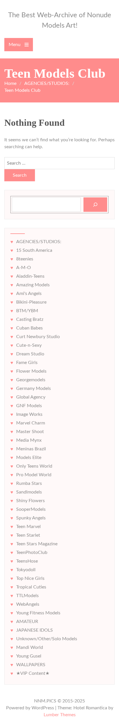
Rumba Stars (29, 483)
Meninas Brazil (31, 449)
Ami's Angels (29, 293)
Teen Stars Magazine (36, 544)
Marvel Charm (30, 423)
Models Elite (28, 457)
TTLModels (27, 595)
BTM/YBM (27, 310)
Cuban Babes (29, 328)
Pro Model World (33, 474)
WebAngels (27, 604)
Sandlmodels (29, 492)
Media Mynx (29, 440)
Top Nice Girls (30, 578)
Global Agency (30, 397)
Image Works (29, 414)
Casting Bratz (29, 319)
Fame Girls (27, 362)
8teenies (24, 259)
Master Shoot (30, 431)
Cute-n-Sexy (29, 345)
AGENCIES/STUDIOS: (38, 241)
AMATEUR (27, 621)
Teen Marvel (28, 526)
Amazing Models (33, 285)
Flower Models (31, 371)
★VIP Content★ (32, 673)
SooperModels (31, 509)
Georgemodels (30, 380)
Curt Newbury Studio (38, 336)
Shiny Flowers (30, 500)
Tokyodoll (26, 569)
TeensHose (27, 561)
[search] (95, 204)
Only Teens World (34, 466)
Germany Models (33, 388)
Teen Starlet (28, 535)
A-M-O (23, 267)
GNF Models (29, 405)
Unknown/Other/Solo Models (46, 639)
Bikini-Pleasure (31, 302)
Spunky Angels (31, 518)
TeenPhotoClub (31, 552)
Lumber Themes (60, 714)
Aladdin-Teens (30, 276)
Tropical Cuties (31, 587)
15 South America (34, 250)
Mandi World (29, 647)
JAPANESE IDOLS (34, 630)
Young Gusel (28, 656)
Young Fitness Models (38, 613)
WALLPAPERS (30, 664)
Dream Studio (30, 354)
